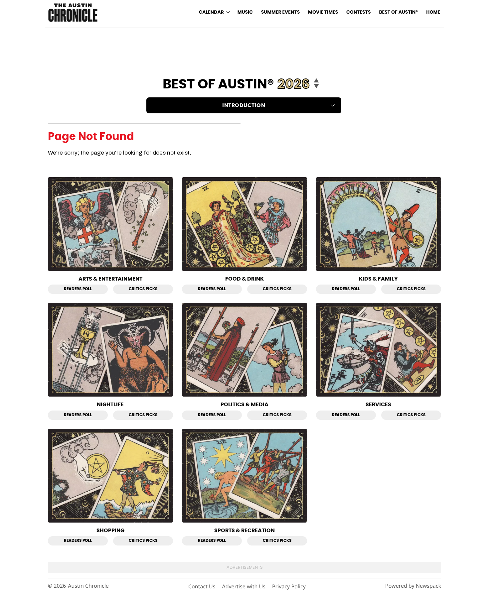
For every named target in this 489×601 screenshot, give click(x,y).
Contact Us (201, 586)
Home (433, 12)
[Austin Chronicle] (73, 12)
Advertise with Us (243, 586)
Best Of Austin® (398, 12)
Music (245, 12)
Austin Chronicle (88, 585)
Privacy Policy (289, 586)
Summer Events (280, 12)
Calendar (211, 12)
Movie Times (323, 12)
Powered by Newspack (413, 585)
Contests (358, 12)
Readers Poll (78, 289)
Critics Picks (143, 289)
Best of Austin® (218, 84)
